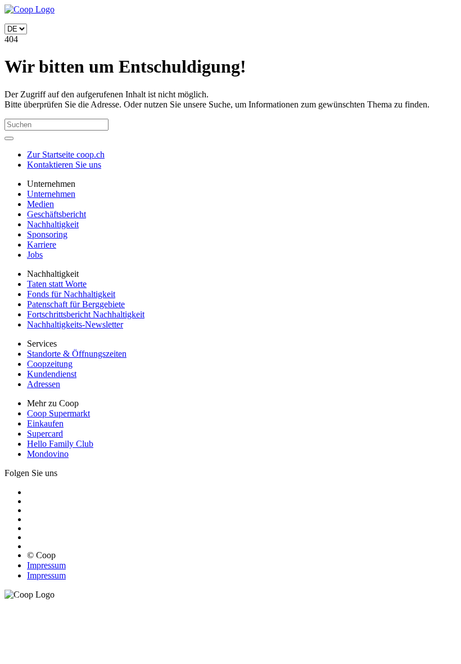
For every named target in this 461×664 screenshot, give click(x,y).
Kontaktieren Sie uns (64, 164)
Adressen (43, 384)
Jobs (35, 254)
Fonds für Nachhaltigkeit (71, 294)
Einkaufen (45, 423)
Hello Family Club (60, 443)
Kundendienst (51, 374)
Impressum (46, 565)
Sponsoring (47, 234)
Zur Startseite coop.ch (66, 154)
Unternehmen (51, 194)
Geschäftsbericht (56, 214)
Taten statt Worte (57, 284)
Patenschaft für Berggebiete (76, 304)
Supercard (45, 433)
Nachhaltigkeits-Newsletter (75, 324)
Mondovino (48, 454)
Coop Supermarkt (58, 413)
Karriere (41, 244)
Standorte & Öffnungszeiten (76, 353)
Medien (40, 204)
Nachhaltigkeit (53, 224)
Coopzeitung (50, 364)
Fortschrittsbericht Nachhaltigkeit (85, 314)
